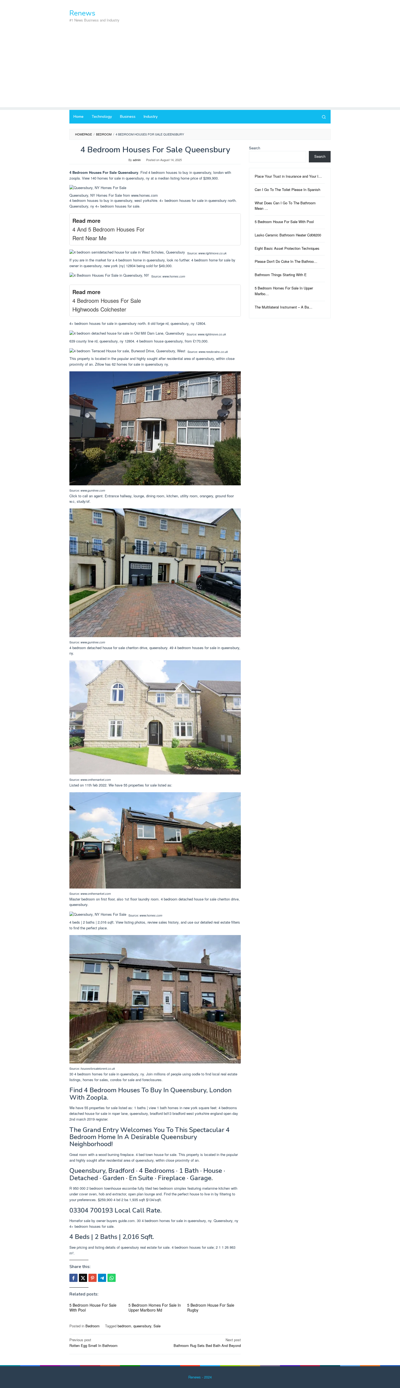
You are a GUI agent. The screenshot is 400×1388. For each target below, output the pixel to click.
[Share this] (73, 1278)
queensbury (142, 1325)
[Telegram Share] (102, 1278)
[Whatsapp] (111, 1278)
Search (254, 147)
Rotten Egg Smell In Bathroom (93, 1342)
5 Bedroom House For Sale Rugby (210, 1307)
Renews (82, 13)
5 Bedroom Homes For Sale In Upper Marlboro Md (154, 1307)
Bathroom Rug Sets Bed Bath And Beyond (207, 1342)
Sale (157, 1325)
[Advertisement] (200, 69)
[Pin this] (92, 1278)
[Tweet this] (83, 1278)
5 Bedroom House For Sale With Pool (92, 1307)
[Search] (324, 117)
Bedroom (92, 1325)
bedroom (124, 1325)
